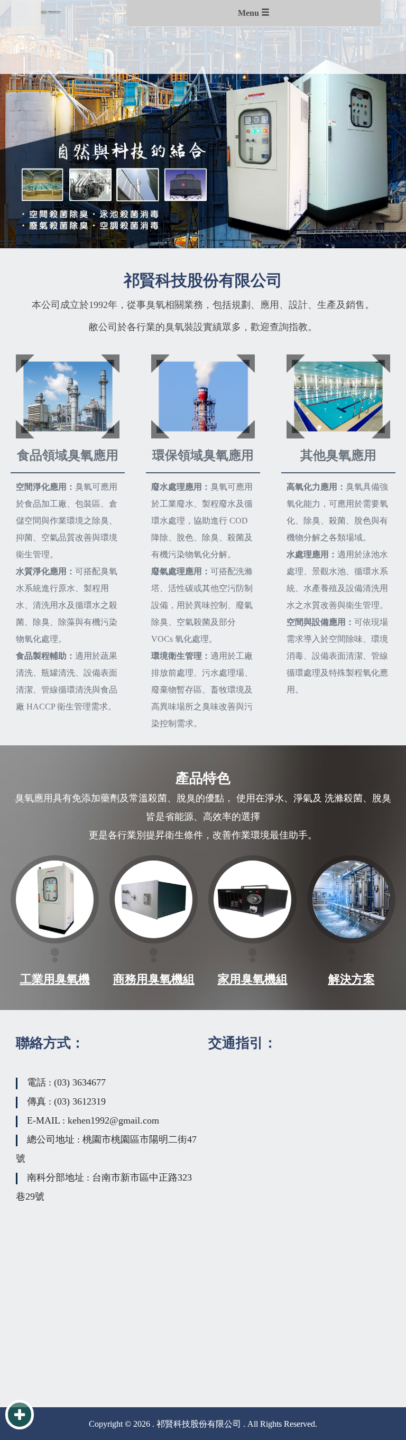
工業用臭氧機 (55, 979)
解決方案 (351, 979)
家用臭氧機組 (253, 979)
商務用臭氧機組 (154, 979)
